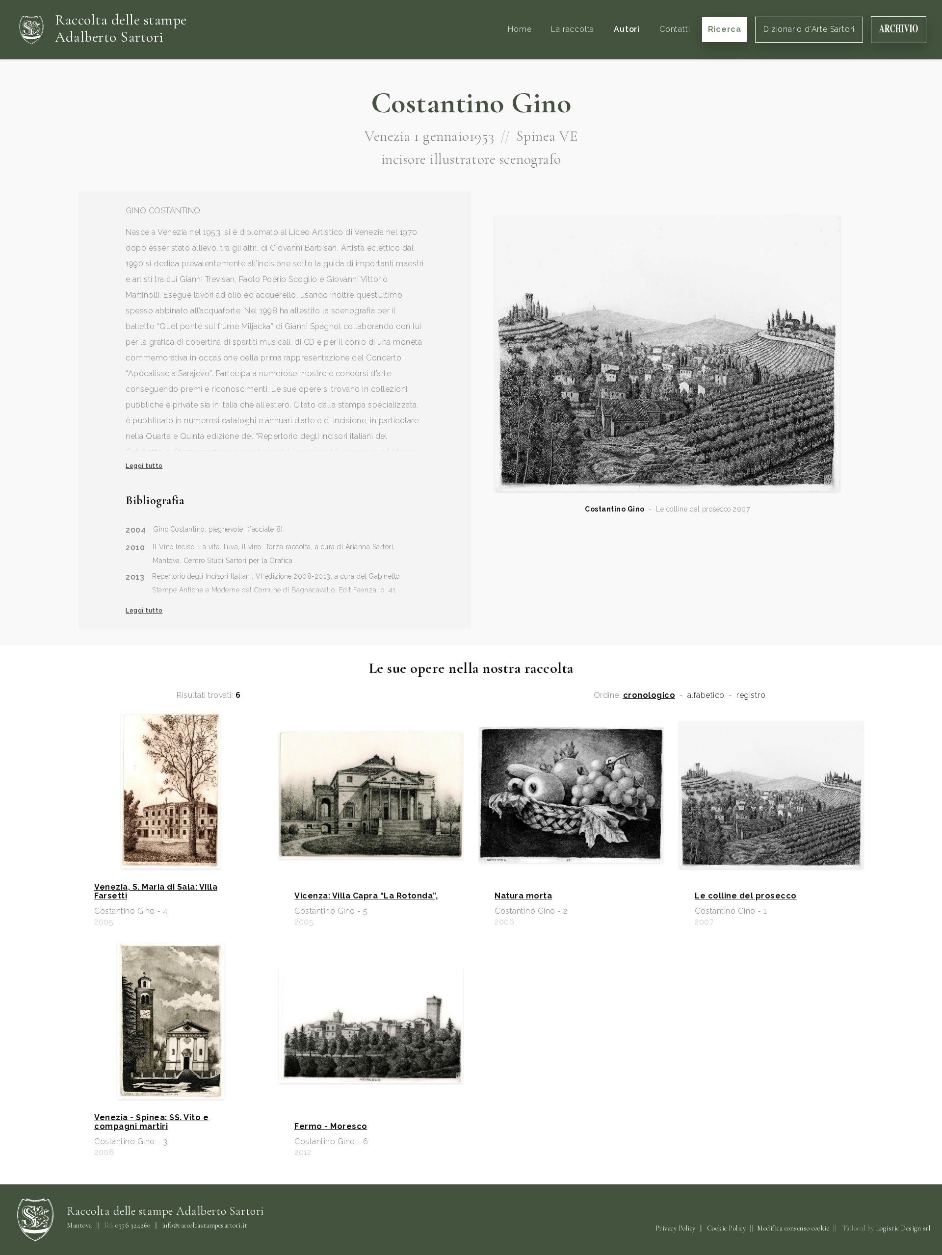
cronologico (649, 695)
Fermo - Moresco (330, 1126)
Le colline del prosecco (746, 896)
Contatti (674, 29)
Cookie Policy (726, 1228)
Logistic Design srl (903, 1228)
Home (519, 29)
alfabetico (706, 695)
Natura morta (523, 896)
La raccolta (572, 29)
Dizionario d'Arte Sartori (809, 29)
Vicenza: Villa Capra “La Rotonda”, (366, 896)
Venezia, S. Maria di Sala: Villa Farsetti (155, 891)
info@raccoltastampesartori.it (205, 1225)
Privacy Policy (675, 1228)
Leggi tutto (144, 465)
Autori (627, 29)
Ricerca (725, 29)
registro (750, 695)
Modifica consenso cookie (793, 1228)
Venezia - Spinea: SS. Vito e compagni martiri (151, 1122)
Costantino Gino (615, 509)
